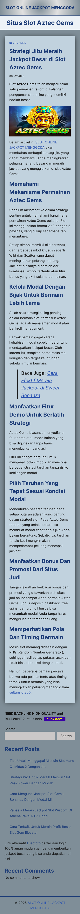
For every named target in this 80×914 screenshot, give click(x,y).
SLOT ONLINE (17, 42)
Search (10, 729)
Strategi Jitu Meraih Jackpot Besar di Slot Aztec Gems (37, 59)
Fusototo (34, 843)
